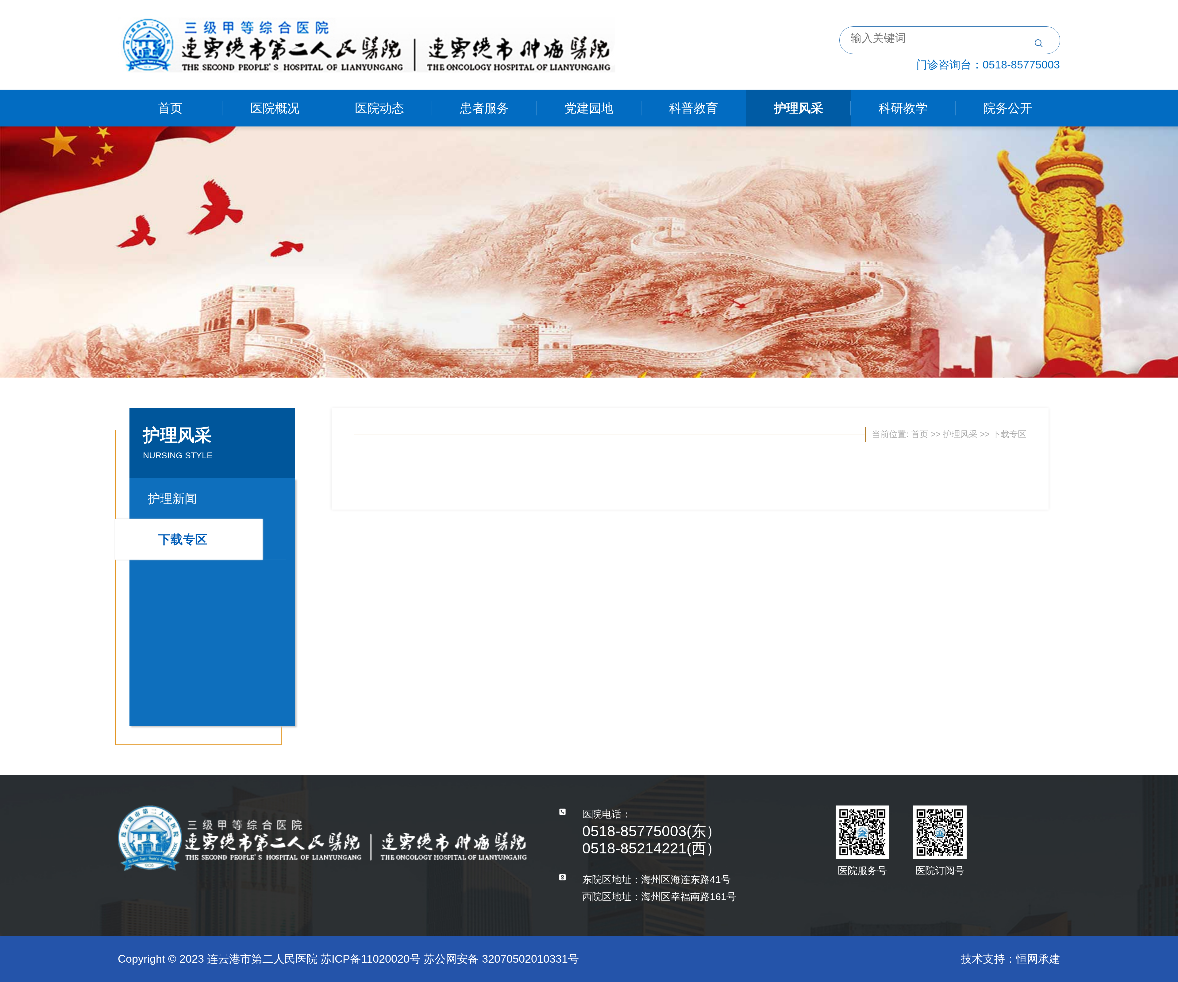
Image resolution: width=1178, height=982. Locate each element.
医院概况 (274, 108)
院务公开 (1007, 108)
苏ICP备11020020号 (371, 959)
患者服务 (484, 108)
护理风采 (798, 108)
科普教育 (693, 108)
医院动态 (379, 108)
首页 (170, 108)
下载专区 (182, 539)
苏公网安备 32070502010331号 (501, 959)
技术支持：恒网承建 (1010, 959)
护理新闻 (172, 498)
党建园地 (589, 108)
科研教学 (903, 108)
